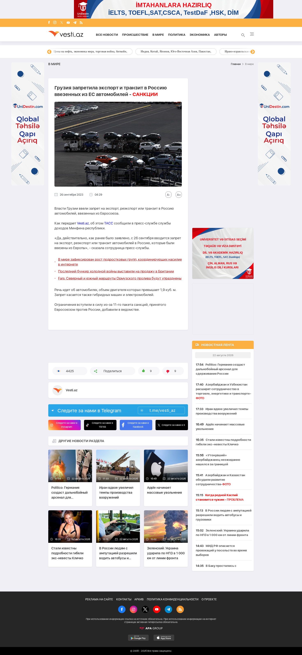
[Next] (252, 52)
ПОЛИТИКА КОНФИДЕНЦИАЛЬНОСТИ (172, 599)
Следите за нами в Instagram (66, 425)
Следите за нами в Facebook (138, 425)
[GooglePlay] (138, 638)
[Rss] (81, 23)
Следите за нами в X (173, 425)
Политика (177, 35)
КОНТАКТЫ (123, 599)
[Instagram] (54, 23)
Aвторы (220, 35)
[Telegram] (74, 23)
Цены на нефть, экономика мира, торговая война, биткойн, (90, 51)
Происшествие (135, 35)
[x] (61, 23)
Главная (236, 64)
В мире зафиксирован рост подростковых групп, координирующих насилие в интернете (120, 261)
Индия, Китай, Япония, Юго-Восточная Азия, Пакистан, (176, 51)
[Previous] (49, 52)
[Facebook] (49, 23)
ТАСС (108, 223)
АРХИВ (139, 599)
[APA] (151, 628)
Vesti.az (83, 223)
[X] (145, 610)
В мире (158, 35)
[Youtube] (68, 23)
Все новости (107, 35)
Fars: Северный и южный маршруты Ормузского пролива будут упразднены (119, 278)
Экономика (200, 35)
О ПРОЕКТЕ (209, 599)
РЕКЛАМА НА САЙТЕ (99, 599)
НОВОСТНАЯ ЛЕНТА (217, 345)
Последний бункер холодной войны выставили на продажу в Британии (116, 271)
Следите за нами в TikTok (102, 425)
